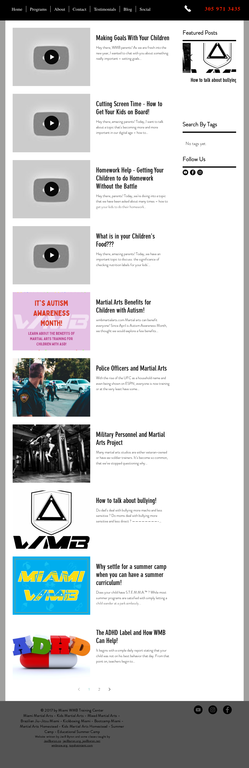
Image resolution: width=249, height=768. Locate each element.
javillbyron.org (72, 741)
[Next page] (109, 689)
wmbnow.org (60, 745)
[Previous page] (78, 689)
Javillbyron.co (52, 741)
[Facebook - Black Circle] (193, 172)
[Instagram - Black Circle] (200, 172)
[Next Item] (228, 58)
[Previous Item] (190, 58)
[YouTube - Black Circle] (185, 172)
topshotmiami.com (81, 745)
